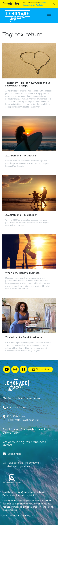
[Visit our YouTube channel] (6, 369)
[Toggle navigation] (49, 16)
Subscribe (42, 369)
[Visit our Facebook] (23, 369)
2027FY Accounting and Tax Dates (34, 4)
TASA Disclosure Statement (16, 515)
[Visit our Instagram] (15, 369)
